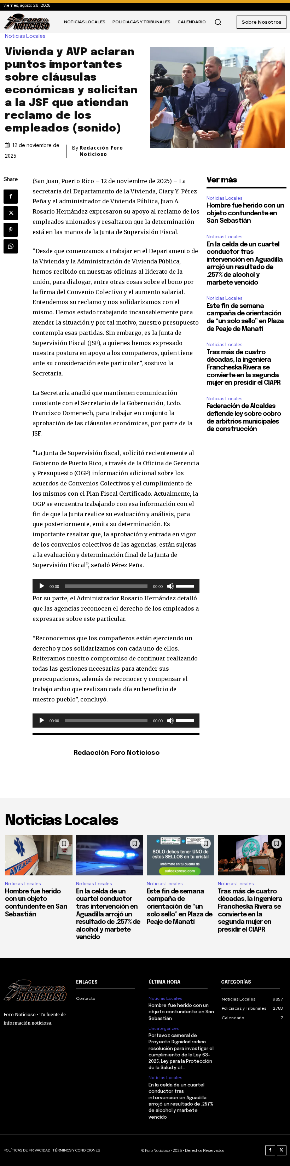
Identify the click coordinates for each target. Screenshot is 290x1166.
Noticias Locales (25, 36)
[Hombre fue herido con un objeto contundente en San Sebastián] (38, 855)
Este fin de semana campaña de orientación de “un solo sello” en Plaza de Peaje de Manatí (179, 906)
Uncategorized (164, 1028)
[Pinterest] (11, 230)
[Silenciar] (170, 586)
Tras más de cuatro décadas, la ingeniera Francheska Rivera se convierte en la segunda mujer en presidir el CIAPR (243, 367)
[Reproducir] (41, 586)
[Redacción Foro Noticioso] (49, 753)
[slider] (186, 585)
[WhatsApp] (11, 246)
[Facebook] (11, 197)
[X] (11, 213)
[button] (217, 21)
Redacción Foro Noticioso (101, 151)
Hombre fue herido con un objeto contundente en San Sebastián (245, 213)
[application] (116, 586)
